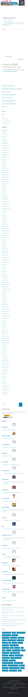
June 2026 (4, 134)
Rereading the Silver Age (16, 658)
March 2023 (4, 222)
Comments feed (5, 121)
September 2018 (6, 342)
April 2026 (4, 139)
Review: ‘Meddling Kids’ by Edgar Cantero (12, 557)
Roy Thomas (5, 660)
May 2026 (4, 136)
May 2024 (4, 190)
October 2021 (5, 260)
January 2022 (5, 253)
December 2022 (5, 228)
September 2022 (6, 235)
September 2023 (6, 208)
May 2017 (4, 378)
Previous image (8, 56)
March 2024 (4, 195)
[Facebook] (10, 82)
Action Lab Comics (21, 632)
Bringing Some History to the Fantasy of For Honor (14, 591)
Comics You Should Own (8, 85)
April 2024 (4, 192)
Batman (4, 640)
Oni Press (11, 655)
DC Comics (14, 642)
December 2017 (5, 363)
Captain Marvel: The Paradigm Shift (10, 464)
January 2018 (5, 360)
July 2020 (4, 293)
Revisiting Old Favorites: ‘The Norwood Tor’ (12, 492)
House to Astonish (7, 97)
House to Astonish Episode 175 (10, 430)
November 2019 (5, 311)
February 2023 (5, 224)
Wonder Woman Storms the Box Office (11, 565)
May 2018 (4, 351)
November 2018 (5, 338)
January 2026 (5, 145)
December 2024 (5, 175)
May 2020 (4, 298)
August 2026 (4, 130)
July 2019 (4, 320)
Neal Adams (5, 655)
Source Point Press (18, 663)
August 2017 (4, 372)
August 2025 (4, 157)
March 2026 (4, 141)
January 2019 (5, 334)
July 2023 (4, 213)
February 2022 (5, 251)
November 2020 (5, 284)
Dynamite (20, 642)
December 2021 (5, 255)
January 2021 (5, 280)
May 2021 (4, 271)
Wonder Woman (13, 670)
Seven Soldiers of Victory (8, 663)
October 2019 (5, 313)
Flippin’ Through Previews (9, 94)
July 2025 (4, 159)
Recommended (6, 658)
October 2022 (5, 233)
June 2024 (4, 188)
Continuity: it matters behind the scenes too (13, 473)
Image (4, 650)
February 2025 (5, 170)
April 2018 (4, 354)
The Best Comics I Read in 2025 (10, 447)
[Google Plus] (15, 82)
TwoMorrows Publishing (14, 668)
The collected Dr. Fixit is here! (9, 600)
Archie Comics (13, 637)
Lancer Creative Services (16, 682)
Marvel (23, 650)
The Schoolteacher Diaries (9, 103)
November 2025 (5, 150)
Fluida (13, 692)
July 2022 (4, 239)
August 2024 (4, 183)
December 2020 (5, 282)
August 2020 (4, 291)
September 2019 (6, 316)
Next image (20, 59)
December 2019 (5, 309)
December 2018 (5, 336)
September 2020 (6, 289)
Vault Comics (5, 670)
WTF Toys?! (4, 106)
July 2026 (4, 132)
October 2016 (5, 394)
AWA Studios (21, 637)
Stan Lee (4, 665)
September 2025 (6, 154)
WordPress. (18, 692)
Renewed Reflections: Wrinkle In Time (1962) (12, 574)
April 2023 (4, 219)
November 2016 (5, 392)
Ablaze (13, 632)
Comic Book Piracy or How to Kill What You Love (13, 529)
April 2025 (4, 166)
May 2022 (4, 244)
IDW (22, 647)
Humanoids (17, 647)
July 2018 (4, 347)
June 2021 (4, 269)
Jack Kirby (9, 650)
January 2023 (5, 226)
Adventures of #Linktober (8, 438)
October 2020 (5, 286)
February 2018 (5, 358)
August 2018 (4, 345)
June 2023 (4, 215)
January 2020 (5, 307)
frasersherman (5, 607)
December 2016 (5, 390)
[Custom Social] (18, 82)
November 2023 (5, 204)
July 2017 (4, 374)
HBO (12, 647)
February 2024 (5, 197)
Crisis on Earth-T (6, 91)
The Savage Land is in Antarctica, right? (11, 520)
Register (4, 114)
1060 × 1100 (7, 21)
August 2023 (4, 210)
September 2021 (6, 262)
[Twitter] (13, 82)
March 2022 (4, 248)
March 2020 (4, 302)
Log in (3, 116)
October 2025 (5, 152)
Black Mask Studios (11, 640)
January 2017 (5, 387)
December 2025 (5, 148)
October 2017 (5, 367)
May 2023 (4, 217)
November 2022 (5, 231)
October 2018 (5, 340)
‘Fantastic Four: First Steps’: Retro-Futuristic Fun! (13, 583)
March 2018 (4, 356)
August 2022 (4, 237)
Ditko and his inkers (7, 456)
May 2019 (4, 325)
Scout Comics (12, 660)
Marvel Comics (5, 653)
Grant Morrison (6, 647)
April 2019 (4, 327)
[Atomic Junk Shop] (12, 3)
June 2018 (4, 349)
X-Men (19, 670)
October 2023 (5, 206)
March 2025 (4, 168)
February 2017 (5, 385)
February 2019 (5, 331)
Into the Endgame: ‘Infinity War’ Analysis (11, 548)
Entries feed (4, 118)
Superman (22, 665)
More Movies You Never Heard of (10, 501)
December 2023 (5, 201)
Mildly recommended (14, 653)
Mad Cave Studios (16, 650)
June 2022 (4, 242)
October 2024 (5, 179)
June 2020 (4, 295)
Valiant (22, 668)
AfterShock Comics (6, 635)
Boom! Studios (20, 640)
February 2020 (5, 304)
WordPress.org (5, 123)
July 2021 (4, 266)
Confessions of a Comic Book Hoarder (12, 88)
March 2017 (4, 383)
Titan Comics (5, 668)
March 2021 (4, 275)
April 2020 (4, 300)
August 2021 (4, 264)
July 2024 (4, 186)
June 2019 (4, 322)
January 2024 (5, 199)
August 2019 (4, 318)
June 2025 (4, 161)
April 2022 (4, 246)
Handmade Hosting (10, 683)
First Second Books (14, 645)
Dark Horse (5, 642)
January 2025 (5, 172)
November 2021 (5, 257)
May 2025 (4, 163)
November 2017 (5, 365)
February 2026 (5, 143)
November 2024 (5, 177)
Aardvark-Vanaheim (6, 632)
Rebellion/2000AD (18, 655)
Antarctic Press (6, 637)
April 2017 (4, 381)
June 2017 (4, 376)
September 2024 (6, 181)
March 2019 (4, 329)
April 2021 (4, 273)
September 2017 (6, 369)
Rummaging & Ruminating (8, 100)
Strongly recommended (13, 665)
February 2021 (5, 278)
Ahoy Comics (14, 635)
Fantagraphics (5, 645)
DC (9, 642)
